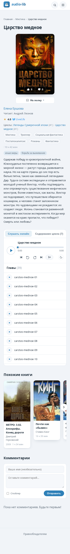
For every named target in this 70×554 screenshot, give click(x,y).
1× (49, 257)
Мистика (20, 19)
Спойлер (15, 493)
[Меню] (63, 5)
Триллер (25, 134)
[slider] (41, 247)
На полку (37, 100)
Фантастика (51, 141)
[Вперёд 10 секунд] (34, 257)
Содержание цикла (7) (49, 233)
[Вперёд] (63, 407)
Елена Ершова (14, 108)
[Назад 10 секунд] (28, 257)
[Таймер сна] (61, 257)
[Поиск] (54, 5)
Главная (8, 19)
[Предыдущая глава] (21, 257)
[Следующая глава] (41, 257)
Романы (35, 141)
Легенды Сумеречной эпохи (30, 125)
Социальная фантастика (49, 134)
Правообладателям (35, 534)
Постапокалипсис (15, 141)
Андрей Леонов (23, 113)
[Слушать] (11, 250)
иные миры (11, 153)
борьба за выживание (33, 153)
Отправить (54, 493)
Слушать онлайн (18, 233)
